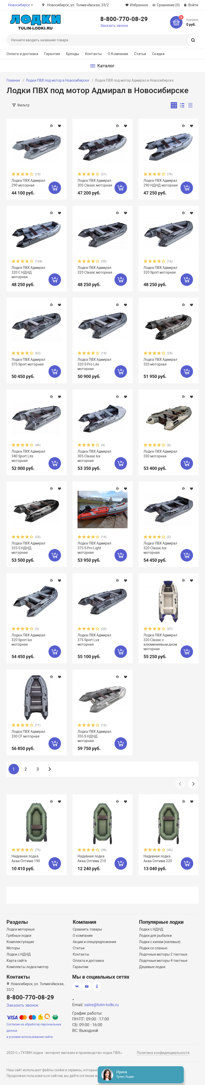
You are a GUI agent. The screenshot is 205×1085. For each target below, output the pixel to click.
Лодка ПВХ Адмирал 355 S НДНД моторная (94, 736)
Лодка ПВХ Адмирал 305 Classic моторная (95, 182)
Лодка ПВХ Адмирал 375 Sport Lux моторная (94, 639)
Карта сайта (16, 961)
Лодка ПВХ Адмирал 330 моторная (160, 453)
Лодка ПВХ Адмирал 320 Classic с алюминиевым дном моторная (160, 642)
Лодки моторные (20, 929)
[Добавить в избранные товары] (60, 126)
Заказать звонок (114, 26)
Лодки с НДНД (18, 954)
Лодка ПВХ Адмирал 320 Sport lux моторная (28, 639)
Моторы (13, 948)
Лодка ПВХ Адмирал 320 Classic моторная (95, 270)
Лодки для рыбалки (155, 936)
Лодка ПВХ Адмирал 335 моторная (160, 361)
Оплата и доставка (22, 54)
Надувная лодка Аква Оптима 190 (26, 858)
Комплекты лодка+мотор (27, 967)
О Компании (118, 54)
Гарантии (80, 967)
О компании (82, 936)
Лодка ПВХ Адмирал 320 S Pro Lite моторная (94, 364)
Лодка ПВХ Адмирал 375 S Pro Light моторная (94, 547)
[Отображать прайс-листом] (190, 105)
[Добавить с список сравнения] (52, 126)
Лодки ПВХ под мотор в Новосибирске (57, 80)
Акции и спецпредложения (94, 942)
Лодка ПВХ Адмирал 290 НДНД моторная (161, 182)
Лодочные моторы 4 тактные (163, 961)
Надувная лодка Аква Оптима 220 (158, 858)
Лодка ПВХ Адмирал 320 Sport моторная (160, 270)
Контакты (93, 54)
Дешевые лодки (152, 967)
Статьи (140, 54)
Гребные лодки (18, 936)
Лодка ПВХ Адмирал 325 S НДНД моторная (28, 547)
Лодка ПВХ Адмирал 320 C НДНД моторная (28, 272)
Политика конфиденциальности (163, 1053)
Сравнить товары (87, 929)
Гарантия (52, 54)
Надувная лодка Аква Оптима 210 (92, 858)
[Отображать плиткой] (174, 105)
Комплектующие (20, 942)
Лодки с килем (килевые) (159, 942)
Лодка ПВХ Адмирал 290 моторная (28, 182)
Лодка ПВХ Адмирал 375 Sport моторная (28, 361)
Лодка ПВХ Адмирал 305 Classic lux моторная (94, 455)
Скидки (158, 54)
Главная (13, 80)
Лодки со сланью (153, 948)
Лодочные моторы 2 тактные (163, 954)
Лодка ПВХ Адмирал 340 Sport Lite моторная (28, 455)
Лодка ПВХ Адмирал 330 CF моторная (28, 734)
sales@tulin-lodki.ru (101, 1004)
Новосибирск (19, 5)
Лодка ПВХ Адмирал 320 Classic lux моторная (160, 547)
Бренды (72, 54)
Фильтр (23, 105)
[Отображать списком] (182, 105)
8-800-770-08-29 (124, 19)
